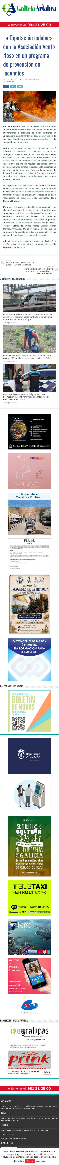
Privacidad (14, 1138)
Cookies (22, 1138)
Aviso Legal (5, 1138)
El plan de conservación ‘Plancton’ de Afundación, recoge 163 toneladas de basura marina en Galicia (27, 356)
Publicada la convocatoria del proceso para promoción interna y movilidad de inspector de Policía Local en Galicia (26, 397)
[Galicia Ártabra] (29, 9)
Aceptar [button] (30, 1161)
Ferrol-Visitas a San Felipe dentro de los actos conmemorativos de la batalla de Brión (38, 270)
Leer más (40, 1161)
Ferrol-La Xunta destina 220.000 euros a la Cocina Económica (20, 263)
